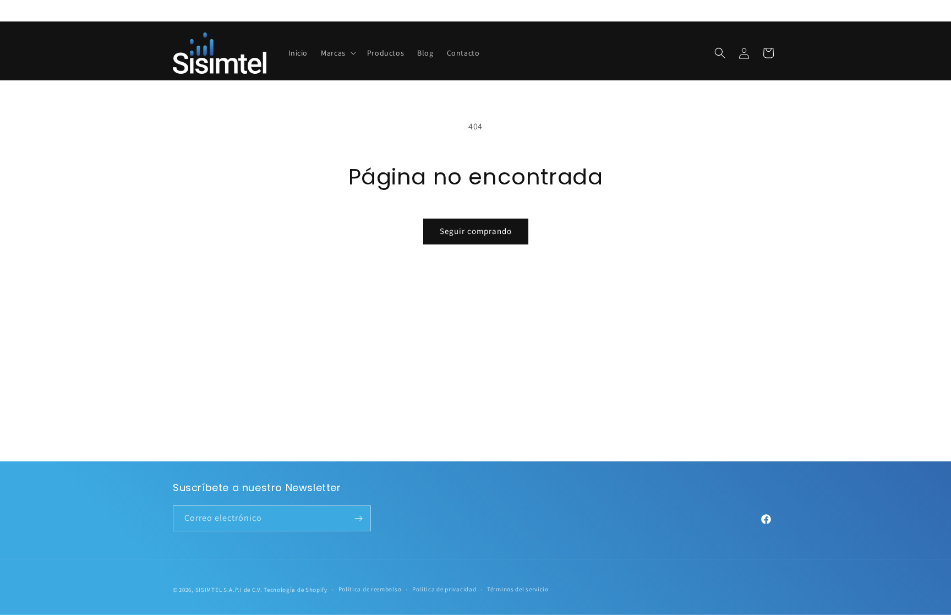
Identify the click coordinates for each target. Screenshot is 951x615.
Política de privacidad (444, 589)
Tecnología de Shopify (295, 590)
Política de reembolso (370, 589)
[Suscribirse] (358, 518)
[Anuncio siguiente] (774, 10)
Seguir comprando (476, 231)
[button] (337, 52)
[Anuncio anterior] (177, 10)
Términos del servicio (518, 589)
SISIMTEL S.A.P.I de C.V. (229, 590)
